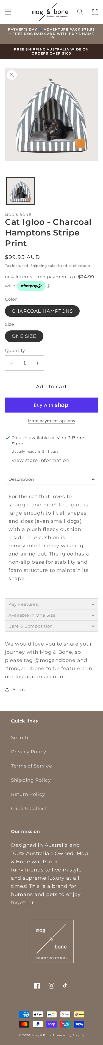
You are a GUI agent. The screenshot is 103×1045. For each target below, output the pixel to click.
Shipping (38, 266)
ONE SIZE (24, 336)
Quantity (15, 350)
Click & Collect (29, 808)
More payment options (51, 420)
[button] (8, 12)
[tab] (51, 479)
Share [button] (20, 689)
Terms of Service (31, 766)
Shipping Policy (31, 780)
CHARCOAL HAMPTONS (42, 311)
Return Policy (28, 794)
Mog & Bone (41, 1035)
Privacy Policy (28, 751)
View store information (40, 460)
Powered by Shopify (68, 1035)
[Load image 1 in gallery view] (20, 191)
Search (19, 737)
